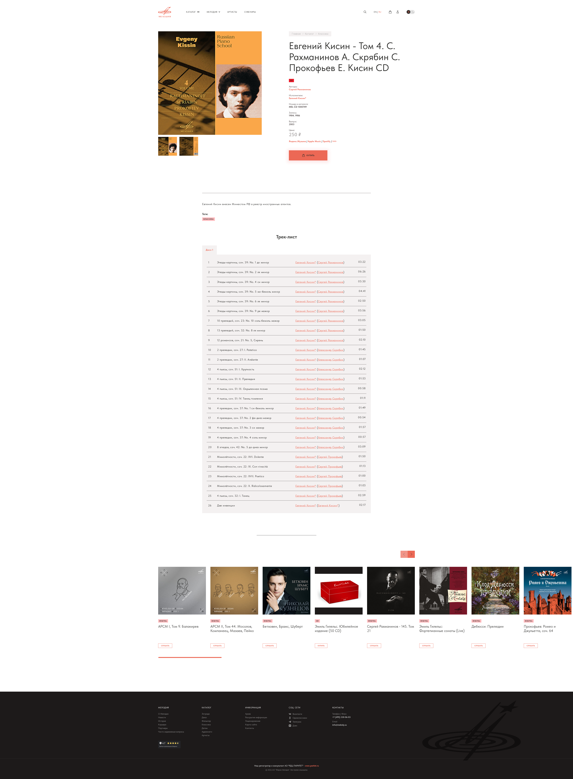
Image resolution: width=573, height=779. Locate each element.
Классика (323, 34)
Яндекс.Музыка (297, 141)
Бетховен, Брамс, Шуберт (283, 626)
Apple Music (314, 141)
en (375, 12)
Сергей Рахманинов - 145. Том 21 (390, 628)
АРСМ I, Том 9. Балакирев (178, 626)
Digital (163, 621)
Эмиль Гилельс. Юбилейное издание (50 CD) (336, 628)
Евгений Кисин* (297, 98)
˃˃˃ (334, 141)
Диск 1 (209, 249)
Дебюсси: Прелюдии (488, 626)
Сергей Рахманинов (300, 89)
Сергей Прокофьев (330, 456)
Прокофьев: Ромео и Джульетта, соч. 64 (540, 628)
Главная (296, 34)
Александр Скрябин (331, 349)
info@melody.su (339, 725)
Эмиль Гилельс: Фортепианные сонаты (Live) (442, 628)
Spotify (326, 141)
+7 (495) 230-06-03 (341, 717)
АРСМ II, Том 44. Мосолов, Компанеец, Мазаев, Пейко (232, 628)
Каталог (309, 34)
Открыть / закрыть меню (198, 11)
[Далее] (411, 554)
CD (291, 80)
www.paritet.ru (312, 766)
